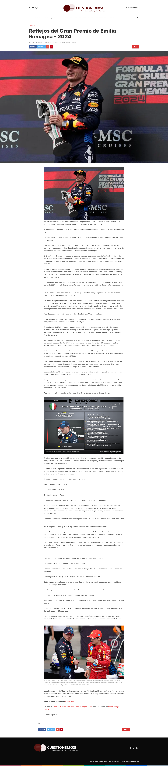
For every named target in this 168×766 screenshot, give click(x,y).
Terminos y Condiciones (130, 761)
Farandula (112, 18)
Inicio (31, 18)
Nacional (91, 18)
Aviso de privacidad (111, 761)
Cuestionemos (37, 42)
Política (38, 18)
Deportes (82, 18)
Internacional (101, 18)
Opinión (46, 18)
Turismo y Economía (70, 18)
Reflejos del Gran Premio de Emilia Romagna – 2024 (73, 707)
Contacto (99, 761)
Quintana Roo (56, 18)
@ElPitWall (69, 701)
